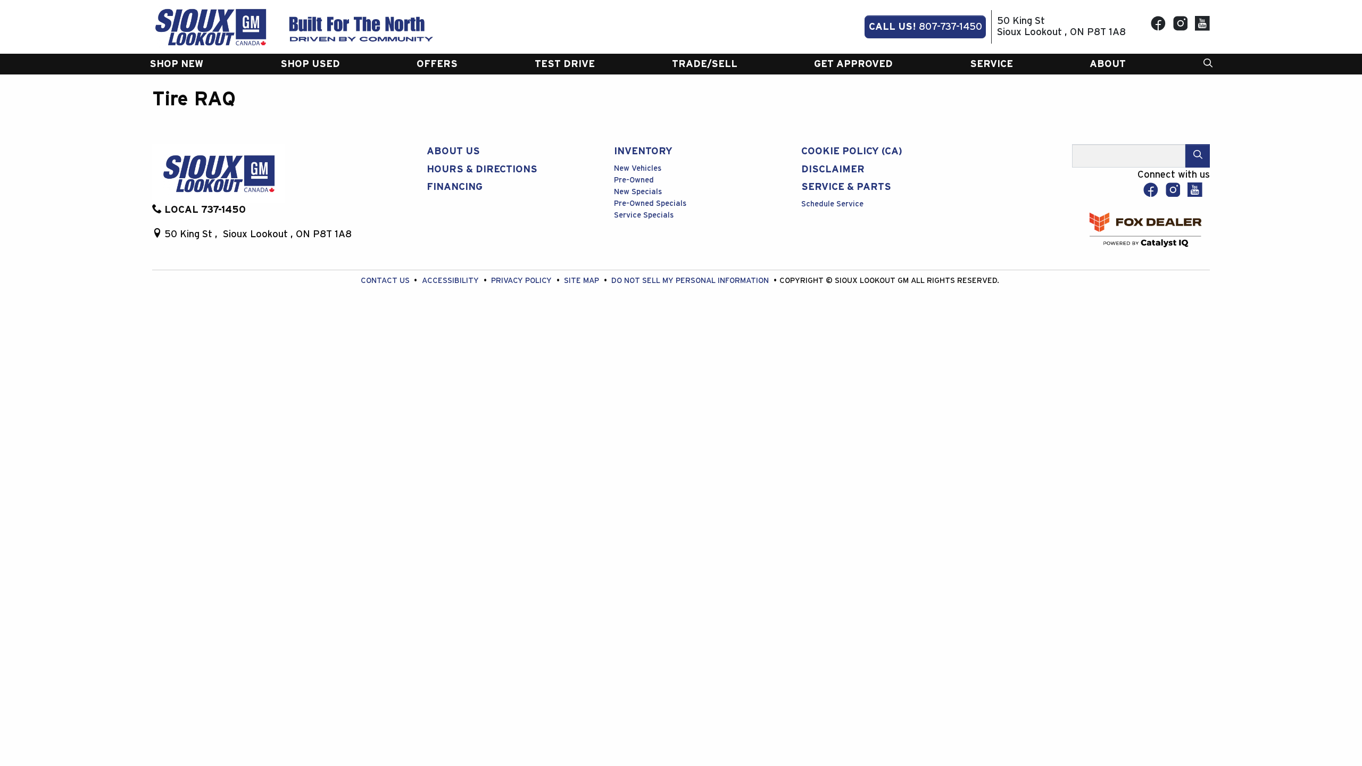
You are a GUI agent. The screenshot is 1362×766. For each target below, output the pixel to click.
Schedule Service (832, 204)
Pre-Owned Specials (650, 203)
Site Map (582, 281)
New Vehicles (637, 168)
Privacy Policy (522, 281)
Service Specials (644, 215)
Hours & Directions (482, 169)
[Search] (1197, 155)
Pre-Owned (634, 180)
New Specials (638, 192)
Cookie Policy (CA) (851, 151)
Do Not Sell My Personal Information (691, 281)
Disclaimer (833, 169)
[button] (176, 64)
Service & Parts (846, 187)
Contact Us (386, 281)
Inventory (643, 151)
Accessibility (451, 281)
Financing (455, 187)
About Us (453, 151)
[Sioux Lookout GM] (210, 26)
